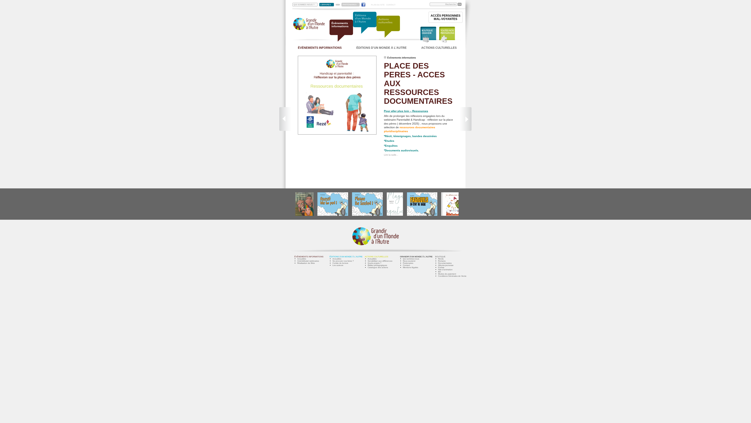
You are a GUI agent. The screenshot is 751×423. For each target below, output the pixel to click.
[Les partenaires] (338, 4)
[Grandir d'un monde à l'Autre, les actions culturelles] (388, 27)
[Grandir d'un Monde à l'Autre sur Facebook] (363, 5)
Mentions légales (410, 267)
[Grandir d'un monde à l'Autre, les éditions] (364, 23)
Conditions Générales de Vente (452, 276)
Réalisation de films (306, 263)
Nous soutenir (409, 261)
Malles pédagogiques (377, 265)
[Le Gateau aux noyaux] (453, 215)
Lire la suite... (391, 155)
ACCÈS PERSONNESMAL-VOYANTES (445, 17)
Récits (441, 259)
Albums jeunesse (446, 265)
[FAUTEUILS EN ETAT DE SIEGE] (422, 215)
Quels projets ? (374, 263)
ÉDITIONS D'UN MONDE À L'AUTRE (381, 47)
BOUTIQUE (440, 257)
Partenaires (408, 263)
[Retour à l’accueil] (309, 30)
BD (439, 272)
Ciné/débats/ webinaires (308, 261)
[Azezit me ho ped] (332, 215)
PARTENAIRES (350, 5)
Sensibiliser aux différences (380, 261)
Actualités (301, 259)
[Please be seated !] (367, 215)
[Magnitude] (395, 215)
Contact (406, 265)
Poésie (441, 267)
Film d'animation (445, 269)
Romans (442, 261)
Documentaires (445, 263)
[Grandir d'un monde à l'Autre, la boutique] (428, 35)
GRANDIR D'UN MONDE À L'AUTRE (416, 257)
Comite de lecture (340, 263)
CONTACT (390, 5)
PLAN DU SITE (378, 5)
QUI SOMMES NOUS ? (304, 5)
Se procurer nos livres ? (343, 261)
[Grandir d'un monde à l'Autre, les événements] (341, 31)
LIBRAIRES (325, 5)
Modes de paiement (447, 274)
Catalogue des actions (378, 267)
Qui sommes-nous (411, 259)
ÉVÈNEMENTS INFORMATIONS (320, 47)
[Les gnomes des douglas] (304, 215)
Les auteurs (337, 265)
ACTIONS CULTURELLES (439, 47)
